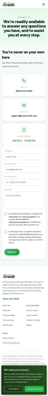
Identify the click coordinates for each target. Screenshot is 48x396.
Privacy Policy (13, 217)
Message (8, 189)
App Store (17, 140)
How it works (32, 310)
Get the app (8, 325)
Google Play (29, 140)
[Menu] (43, 4)
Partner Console (33, 320)
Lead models (31, 315)
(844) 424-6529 (11, 299)
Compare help (9, 315)
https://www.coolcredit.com (19, 222)
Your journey (8, 320)
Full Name (8, 151)
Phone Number (10, 176)
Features (6, 310)
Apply (28, 325)
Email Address (10, 164)
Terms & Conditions (29, 217)
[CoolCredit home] (8, 4)
